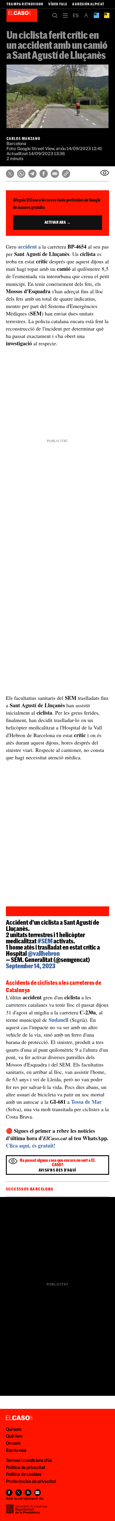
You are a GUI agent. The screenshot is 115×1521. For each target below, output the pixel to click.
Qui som (14, 1429)
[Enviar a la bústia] (104, 173)
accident (27, 246)
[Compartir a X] (10, 174)
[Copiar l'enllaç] (66, 174)
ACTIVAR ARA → (58, 222)
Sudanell (58, 1020)
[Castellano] (75, 15)
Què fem (14, 1435)
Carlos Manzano (23, 138)
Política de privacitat (25, 1467)
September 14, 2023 (30, 965)
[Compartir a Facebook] (44, 174)
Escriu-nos (16, 1450)
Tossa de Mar (86, 1102)
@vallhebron (44, 953)
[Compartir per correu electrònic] (55, 174)
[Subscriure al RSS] (28, 1492)
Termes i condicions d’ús (29, 1460)
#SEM (44, 941)
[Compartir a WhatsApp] (21, 174)
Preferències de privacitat (31, 1481)
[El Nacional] (106, 15)
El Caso (21, 15)
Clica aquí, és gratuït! (30, 1145)
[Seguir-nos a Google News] (37, 1492)
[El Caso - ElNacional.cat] (19, 1418)
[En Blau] (96, 15)
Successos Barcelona (30, 1189)
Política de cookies (23, 1474)
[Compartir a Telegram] (32, 174)
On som (13, 1443)
